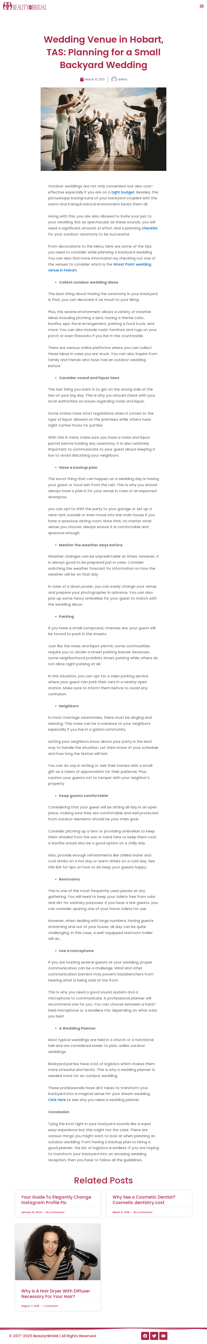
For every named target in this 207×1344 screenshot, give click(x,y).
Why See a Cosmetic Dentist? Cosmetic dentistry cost (144, 1199)
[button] (201, 6)
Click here (57, 1099)
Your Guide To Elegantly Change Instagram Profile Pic (56, 1199)
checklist (150, 228)
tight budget (122, 192)
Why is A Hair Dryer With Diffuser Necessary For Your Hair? (55, 1293)
